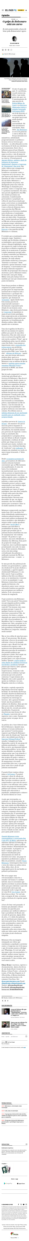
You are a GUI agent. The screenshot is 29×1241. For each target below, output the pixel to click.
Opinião (6, 15)
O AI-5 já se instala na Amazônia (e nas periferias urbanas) (6, 131)
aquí (25, 1047)
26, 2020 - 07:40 (14, 45)
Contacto (4, 1224)
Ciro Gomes (16, 892)
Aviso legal (17, 1224)
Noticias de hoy (22, 1228)
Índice (17, 1228)
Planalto (7, 714)
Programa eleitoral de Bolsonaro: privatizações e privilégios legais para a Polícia (13, 1122)
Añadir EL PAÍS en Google (9, 54)
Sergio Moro (14, 524)
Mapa (14, 1226)
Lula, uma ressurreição (11, 1111)
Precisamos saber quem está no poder (6, 101)
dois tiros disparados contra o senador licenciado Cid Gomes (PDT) (19, 108)
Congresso (7, 312)
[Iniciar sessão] (26, 10)
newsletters (5, 1144)
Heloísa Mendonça (15, 1017)
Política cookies (23, 1224)
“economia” (6, 300)
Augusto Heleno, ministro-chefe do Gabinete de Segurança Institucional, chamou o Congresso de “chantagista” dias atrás (14, 163)
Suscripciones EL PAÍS (20, 1226)
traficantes (19, 448)
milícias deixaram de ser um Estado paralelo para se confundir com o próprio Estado (14, 415)
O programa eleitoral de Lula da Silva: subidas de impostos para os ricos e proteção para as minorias (14, 1115)
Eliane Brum (14, 43)
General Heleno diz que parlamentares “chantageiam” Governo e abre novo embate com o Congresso (19, 1012)
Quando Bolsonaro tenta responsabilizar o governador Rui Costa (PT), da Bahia (14, 838)
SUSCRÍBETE (21, 10)
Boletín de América (7, 1148)
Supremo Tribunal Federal (11, 739)
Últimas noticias (6, 1103)
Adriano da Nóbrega (13, 353)
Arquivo (4, 1163)
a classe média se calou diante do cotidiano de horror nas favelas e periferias (14, 663)
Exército (5, 229)
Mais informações (5, 1043)
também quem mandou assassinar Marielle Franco (13, 364)
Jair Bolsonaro (22, 130)
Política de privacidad (7, 1226)
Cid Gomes (11, 774)
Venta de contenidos (10, 1224)
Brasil (3, 1036)
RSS (15, 1228)
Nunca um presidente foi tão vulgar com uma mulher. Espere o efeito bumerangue (19, 1025)
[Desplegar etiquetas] (26, 1036)
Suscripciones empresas (8, 1228)
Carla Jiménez (14, 1029)
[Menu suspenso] (3, 10)
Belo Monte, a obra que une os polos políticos (6, 115)
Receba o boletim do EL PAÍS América (13, 997)
